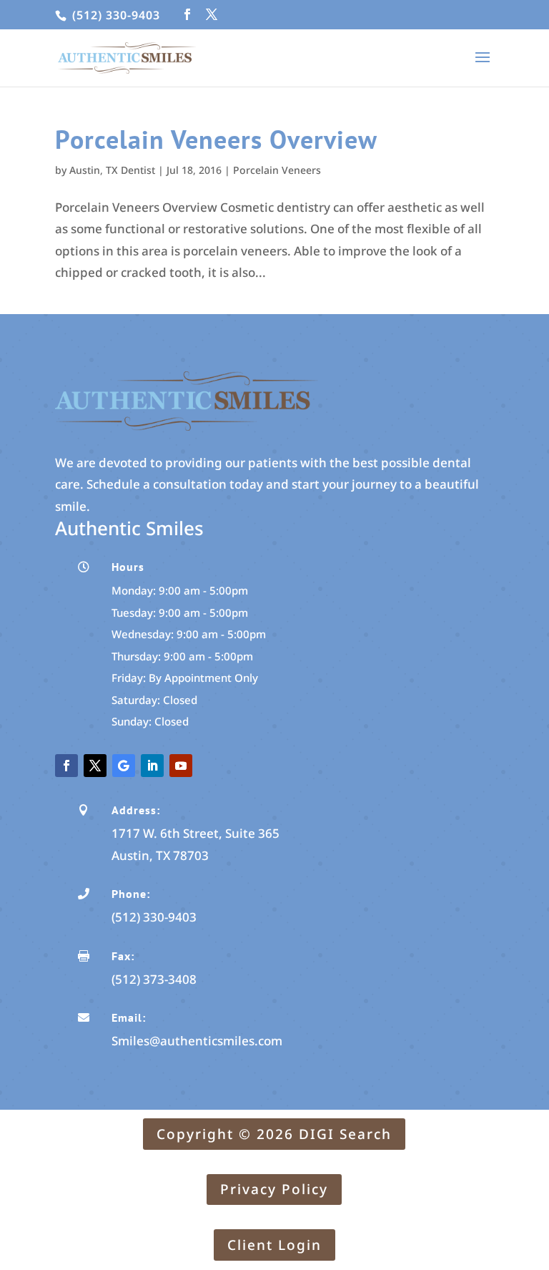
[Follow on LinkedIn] (152, 765)
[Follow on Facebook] (66, 765)
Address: (136, 810)
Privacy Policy (274, 1189)
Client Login (274, 1245)
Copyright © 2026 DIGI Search (274, 1134)
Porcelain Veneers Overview (216, 139)
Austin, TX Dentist (112, 170)
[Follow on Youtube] (180, 765)
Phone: (131, 893)
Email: (129, 1017)
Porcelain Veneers (277, 170)
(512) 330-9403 (114, 15)
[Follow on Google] (123, 765)
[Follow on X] (95, 765)
